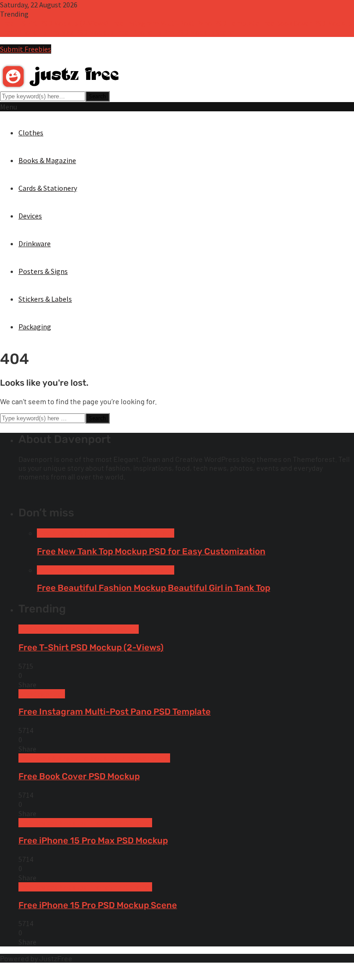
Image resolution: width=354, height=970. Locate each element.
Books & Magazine (47, 160)
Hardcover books (143, 758)
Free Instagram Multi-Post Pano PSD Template (184, 23)
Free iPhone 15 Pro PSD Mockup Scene (174, 32)
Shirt (131, 629)
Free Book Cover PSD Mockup (306, 23)
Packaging (34, 326)
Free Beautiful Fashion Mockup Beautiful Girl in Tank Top (153, 588)
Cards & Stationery (47, 188)
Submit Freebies (25, 49)
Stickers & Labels (45, 298)
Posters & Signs (43, 271)
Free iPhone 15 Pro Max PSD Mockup (56, 32)
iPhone (97, 822)
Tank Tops (158, 533)
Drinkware (34, 243)
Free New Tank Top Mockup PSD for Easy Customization (151, 551)
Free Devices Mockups (52, 822)
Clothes (30, 132)
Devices (30, 215)
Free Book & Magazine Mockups (67, 758)
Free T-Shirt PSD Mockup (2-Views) (54, 23)
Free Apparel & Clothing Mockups (89, 533)
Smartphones (130, 822)
